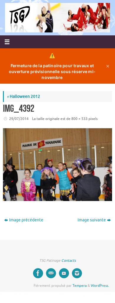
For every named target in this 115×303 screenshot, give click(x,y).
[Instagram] (77, 273)
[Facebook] (38, 273)
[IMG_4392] (57, 164)
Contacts (68, 260)
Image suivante (92, 220)
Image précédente (26, 220)
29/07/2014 (19, 118)
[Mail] (51, 273)
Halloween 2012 (23, 96)
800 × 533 (79, 118)
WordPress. (100, 285)
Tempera (80, 285)
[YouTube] (64, 273)
